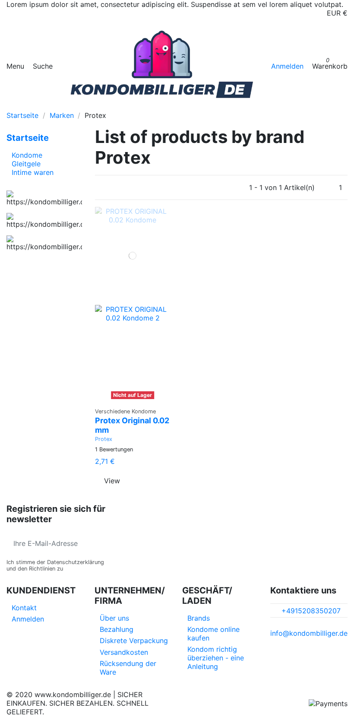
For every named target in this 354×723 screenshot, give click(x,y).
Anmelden (28, 619)
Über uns (114, 618)
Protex (103, 439)
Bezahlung (116, 629)
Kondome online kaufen (213, 633)
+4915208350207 (311, 610)
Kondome (27, 155)
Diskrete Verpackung (134, 640)
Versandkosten (124, 652)
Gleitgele (26, 163)
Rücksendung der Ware (128, 667)
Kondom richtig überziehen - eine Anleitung (215, 658)
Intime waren (33, 172)
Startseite (27, 138)
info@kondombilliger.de (309, 633)
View (112, 480)
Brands (198, 618)
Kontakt (24, 607)
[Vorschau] (133, 399)
